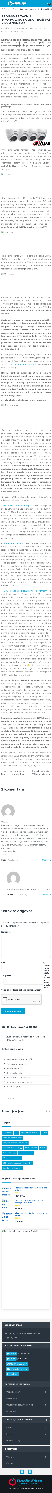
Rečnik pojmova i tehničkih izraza (20, 1078)
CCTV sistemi (7, 1133)
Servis (9, 1427)
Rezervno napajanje (26, 1153)
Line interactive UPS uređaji (16, 505)
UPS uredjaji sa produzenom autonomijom (17, 1163)
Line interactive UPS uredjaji (12, 1148)
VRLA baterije (12, 1087)
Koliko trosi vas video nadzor (12, 1138)
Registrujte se (11, 1337)
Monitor (42, 1148)
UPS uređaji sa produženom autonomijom (25, 591)
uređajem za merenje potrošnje (22, 364)
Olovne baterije (13, 1073)
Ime (3, 962)
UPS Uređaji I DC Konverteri (18, 1082)
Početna (5, 9)
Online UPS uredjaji (12, 543)
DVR (16, 1133)
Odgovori (46, 860)
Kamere (44, 1133)
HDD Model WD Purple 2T (30, 1133)
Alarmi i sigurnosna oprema (24, 9)
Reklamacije (11, 1398)
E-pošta (7, 976)
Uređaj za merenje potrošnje (12, 1168)
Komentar (6, 932)
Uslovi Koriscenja (13, 1392)
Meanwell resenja (31, 1148)
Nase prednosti (13, 1069)
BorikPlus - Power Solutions (13, 31)
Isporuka (10, 1434)
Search (37, 3)
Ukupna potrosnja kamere (12, 1158)
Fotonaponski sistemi (15, 1064)
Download (11, 1411)
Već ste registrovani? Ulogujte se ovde (22, 1333)
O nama (10, 1457)
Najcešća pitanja (13, 1440)
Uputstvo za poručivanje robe (19, 1405)
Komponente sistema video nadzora (15, 1143)
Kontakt (10, 1463)
